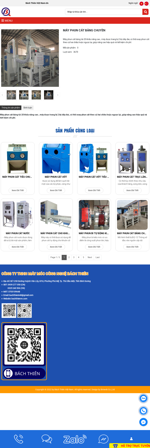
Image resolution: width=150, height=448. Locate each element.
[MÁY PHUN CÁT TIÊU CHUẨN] (17, 158)
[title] (19, 439)
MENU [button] (8, 20)
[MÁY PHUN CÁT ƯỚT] (56, 158)
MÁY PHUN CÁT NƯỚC (18, 233)
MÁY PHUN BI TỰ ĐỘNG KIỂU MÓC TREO (94, 233)
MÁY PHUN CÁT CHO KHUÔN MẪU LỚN (56, 233)
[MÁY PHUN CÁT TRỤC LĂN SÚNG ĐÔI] (132, 158)
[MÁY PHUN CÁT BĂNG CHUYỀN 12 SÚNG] (132, 215)
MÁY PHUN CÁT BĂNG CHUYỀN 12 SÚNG (132, 233)
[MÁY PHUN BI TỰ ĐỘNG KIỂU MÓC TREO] (94, 215)
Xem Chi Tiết (18, 190)
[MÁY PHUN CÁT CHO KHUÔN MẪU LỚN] (56, 215)
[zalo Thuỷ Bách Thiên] (8, 305)
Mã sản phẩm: (69, 48)
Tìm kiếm (145, 12)
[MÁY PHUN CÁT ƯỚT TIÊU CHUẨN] (94, 158)
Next (90, 257)
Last (98, 257)
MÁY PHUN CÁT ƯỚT (56, 176)
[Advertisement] (75, 413)
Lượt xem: (67, 52)
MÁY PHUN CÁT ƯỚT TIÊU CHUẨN (94, 176)
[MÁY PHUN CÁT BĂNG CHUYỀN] (11, 94)
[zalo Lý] (24, 305)
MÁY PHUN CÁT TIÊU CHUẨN (17, 176)
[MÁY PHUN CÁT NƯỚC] (17, 215)
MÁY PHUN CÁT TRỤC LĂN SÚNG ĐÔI (132, 176)
